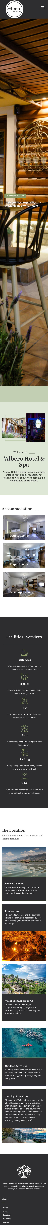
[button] (2, 202)
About (5, 1211)
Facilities (7, 1219)
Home (5, 1208)
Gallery (6, 1222)
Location (6, 1215)
